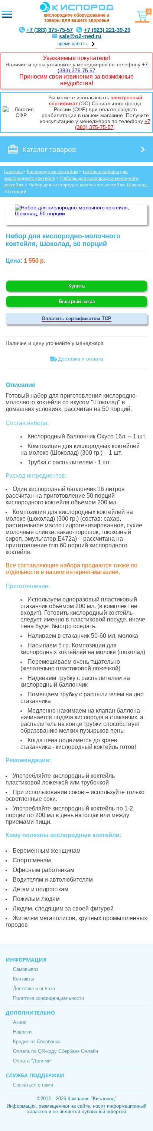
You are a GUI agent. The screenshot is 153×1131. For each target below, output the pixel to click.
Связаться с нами (33, 1085)
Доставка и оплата (34, 988)
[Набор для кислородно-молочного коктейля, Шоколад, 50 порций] (76, 213)
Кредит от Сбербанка (37, 1041)
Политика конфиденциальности (48, 998)
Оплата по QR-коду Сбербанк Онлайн (55, 1051)
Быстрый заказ (77, 301)
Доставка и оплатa (80, 359)
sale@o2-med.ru (80, 36)
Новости (22, 1032)
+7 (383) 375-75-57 (49, 30)
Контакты (23, 979)
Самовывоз (25, 969)
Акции (19, 1022)
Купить (76, 286)
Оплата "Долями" (32, 1061)
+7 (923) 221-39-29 (107, 30)
